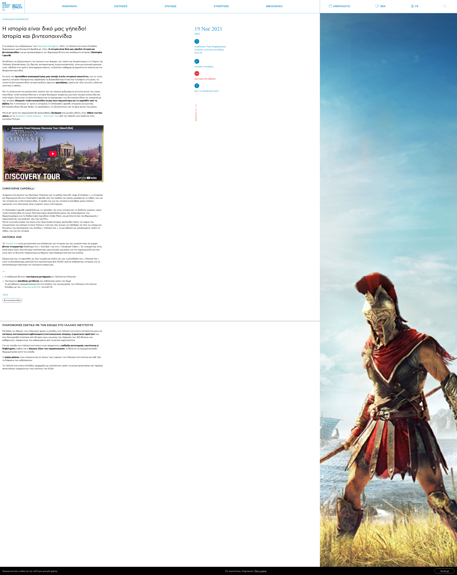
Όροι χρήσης (260, 571)
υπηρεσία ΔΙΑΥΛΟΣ (31, 287)
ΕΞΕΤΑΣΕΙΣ (120, 6)
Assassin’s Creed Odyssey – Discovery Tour (37, 116)
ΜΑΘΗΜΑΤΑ (69, 6)
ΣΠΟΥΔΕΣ (170, 6)
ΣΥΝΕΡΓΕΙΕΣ (221, 6)
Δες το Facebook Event (206, 91)
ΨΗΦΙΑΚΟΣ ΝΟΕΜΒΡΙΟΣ (15, 19)
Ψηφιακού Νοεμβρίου (48, 46)
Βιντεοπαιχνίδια (12, 300)
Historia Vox (11, 243)
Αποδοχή (444, 571)
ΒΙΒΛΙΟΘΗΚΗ (274, 6)
